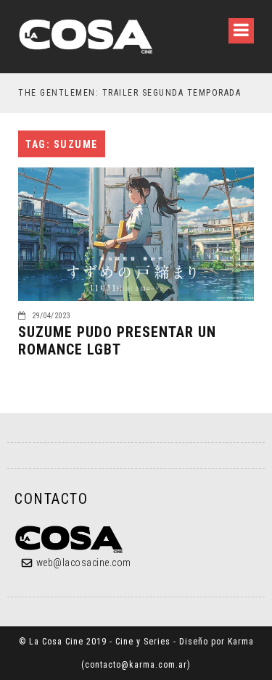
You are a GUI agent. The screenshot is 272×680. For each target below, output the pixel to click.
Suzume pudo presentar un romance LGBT (117, 340)
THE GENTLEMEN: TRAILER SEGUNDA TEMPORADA (129, 93)
